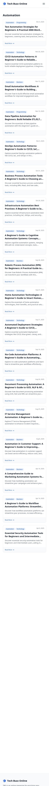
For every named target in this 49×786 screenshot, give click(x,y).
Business (20, 82)
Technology (20, 52)
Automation (10, 23)
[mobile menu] (43, 3)
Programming (21, 23)
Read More (8, 43)
